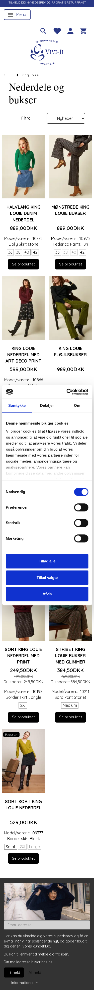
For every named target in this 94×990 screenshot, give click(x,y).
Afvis (47, 594)
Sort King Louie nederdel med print (23, 655)
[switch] (81, 507)
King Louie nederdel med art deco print (23, 355)
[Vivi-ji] (47, 51)
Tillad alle (47, 561)
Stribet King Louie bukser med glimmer (70, 655)
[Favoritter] (57, 31)
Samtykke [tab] (17, 405)
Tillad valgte (47, 577)
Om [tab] (77, 405)
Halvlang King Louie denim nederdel (24, 213)
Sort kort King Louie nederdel (23, 804)
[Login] (70, 31)
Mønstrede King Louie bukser (70, 210)
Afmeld (35, 972)
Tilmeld (14, 972)
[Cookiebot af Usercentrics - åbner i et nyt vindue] (67, 392)
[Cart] (83, 31)
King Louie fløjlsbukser (70, 351)
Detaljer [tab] (47, 405)
